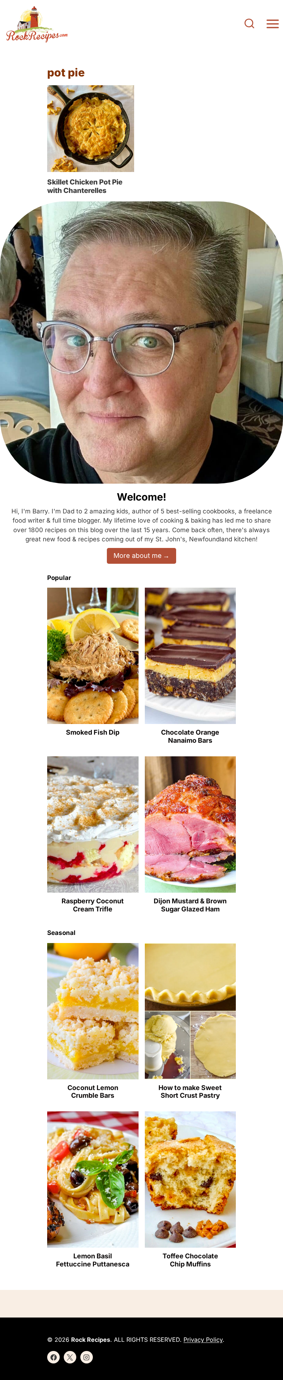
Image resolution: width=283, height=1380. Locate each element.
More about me (137, 555)
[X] (70, 1357)
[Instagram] (86, 1357)
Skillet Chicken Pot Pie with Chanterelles (84, 186)
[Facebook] (53, 1357)
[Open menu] (272, 24)
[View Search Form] (249, 24)
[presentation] (90, 128)
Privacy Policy (203, 1339)
